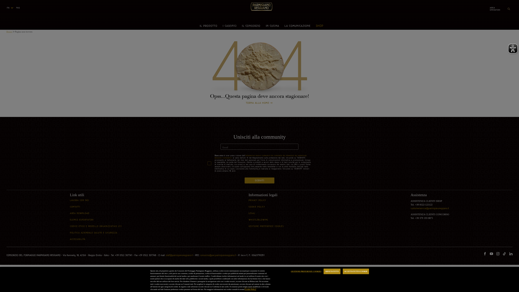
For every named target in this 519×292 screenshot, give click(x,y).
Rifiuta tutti (332, 271)
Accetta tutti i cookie (355, 271)
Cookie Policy (250, 289)
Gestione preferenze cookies (306, 271)
